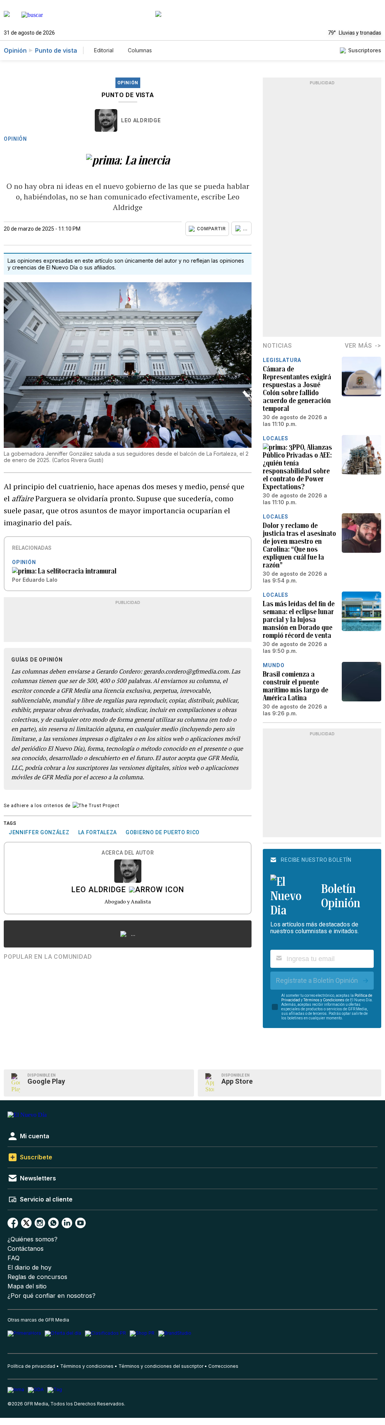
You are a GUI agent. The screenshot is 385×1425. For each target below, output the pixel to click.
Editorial (104, 50)
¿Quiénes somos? (33, 1239)
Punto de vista (56, 50)
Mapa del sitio (27, 1286)
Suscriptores (364, 50)
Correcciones (223, 1366)
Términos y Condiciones (323, 1000)
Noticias (277, 345)
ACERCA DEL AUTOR (128, 853)
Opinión (15, 50)
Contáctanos (26, 1248)
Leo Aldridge (141, 120)
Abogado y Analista (128, 901)
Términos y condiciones (87, 1366)
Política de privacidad (31, 1366)
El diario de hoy (30, 1267)
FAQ (14, 1258)
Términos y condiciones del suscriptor (160, 1366)
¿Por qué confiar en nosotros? (51, 1295)
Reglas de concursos (37, 1277)
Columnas (140, 50)
